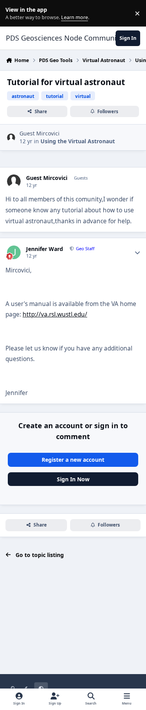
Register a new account (73, 459)
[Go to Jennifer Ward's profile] (14, 252)
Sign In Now (73, 479)
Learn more (15, 13)
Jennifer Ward (44, 249)
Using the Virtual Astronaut (77, 141)
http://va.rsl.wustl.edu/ (55, 314)
